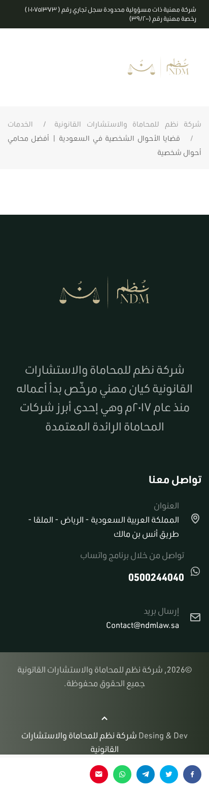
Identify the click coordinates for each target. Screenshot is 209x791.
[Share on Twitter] (169, 774)
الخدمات (20, 124)
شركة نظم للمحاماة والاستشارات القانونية (127, 124)
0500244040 (156, 576)
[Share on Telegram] (145, 774)
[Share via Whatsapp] (122, 774)
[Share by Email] (99, 774)
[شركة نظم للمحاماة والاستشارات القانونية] (158, 67)
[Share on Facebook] (192, 774)
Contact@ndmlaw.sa (142, 624)
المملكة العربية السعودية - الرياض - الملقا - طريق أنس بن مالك (103, 526)
